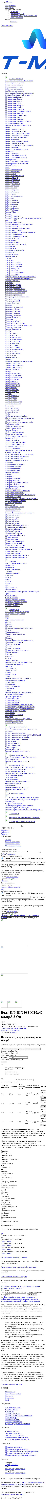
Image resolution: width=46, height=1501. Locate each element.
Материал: (5, 1057)
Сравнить (12, 1032)
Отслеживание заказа (9, 852)
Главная (4, 916)
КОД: (3, 1022)
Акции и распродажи (13, 1422)
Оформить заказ (14, 887)
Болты (23, 916)
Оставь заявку (6, 1241)
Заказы (8, 840)
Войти (3, 854)
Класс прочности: (7, 1055)
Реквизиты (9, 1398)
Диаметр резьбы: (7, 1051)
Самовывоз (14, 12)
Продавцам (9, 8)
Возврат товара (11, 1418)
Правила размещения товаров (16, 1437)
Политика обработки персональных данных (22, 1451)
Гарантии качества (12, 1420)
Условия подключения (13, 1433)
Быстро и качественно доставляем (14, 1257)
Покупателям (10, 6)
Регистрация (10, 854)
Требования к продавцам (14, 1435)
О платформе (10, 1392)
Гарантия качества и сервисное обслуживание (18, 1267)
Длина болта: (6, 1053)
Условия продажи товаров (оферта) (18, 1453)
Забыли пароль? (12, 877)
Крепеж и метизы (14, 916)
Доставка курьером (17, 14)
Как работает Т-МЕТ (13, 1394)
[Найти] (22, 826)
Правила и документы (13, 1447)
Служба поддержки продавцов (17, 1439)
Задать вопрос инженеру (10, 1030)
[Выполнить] (40, 852)
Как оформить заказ (12, 1407)
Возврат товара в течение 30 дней (14, 1277)
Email (3, 1294)
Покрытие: (5, 1059)
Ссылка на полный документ (12, 1384)
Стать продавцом (12, 1431)
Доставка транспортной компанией (23, 16)
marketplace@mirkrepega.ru (15, 1469)
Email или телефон (38, 862)
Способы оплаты (16, 18)
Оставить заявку (7, 26)
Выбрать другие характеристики (13, 1028)
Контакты (13, 22)
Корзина (4, 887)
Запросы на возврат (12, 844)
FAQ (7, 1400)
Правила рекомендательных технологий (20, 1455)
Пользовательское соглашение (16, 1449)
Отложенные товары (13, 846)
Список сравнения (12, 842)
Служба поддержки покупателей (17, 1424)
